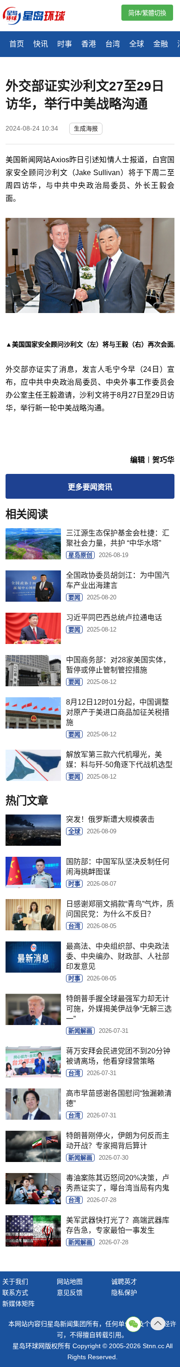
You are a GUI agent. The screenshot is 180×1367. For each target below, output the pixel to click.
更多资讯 (90, 487)
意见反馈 (70, 1292)
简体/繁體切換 (147, 13)
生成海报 (86, 128)
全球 (136, 44)
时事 (64, 44)
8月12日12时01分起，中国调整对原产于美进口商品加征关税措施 (117, 712)
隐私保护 (124, 1292)
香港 (88, 44)
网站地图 (70, 1281)
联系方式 (15, 1292)
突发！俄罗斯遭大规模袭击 (110, 819)
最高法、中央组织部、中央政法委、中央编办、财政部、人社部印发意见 (117, 956)
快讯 (40, 44)
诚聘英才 (124, 1281)
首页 (16, 44)
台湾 (112, 44)
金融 (160, 44)
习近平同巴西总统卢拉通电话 (114, 617)
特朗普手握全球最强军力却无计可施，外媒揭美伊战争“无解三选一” (119, 1009)
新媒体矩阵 (18, 1303)
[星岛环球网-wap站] (40, 17)
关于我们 (15, 1281)
